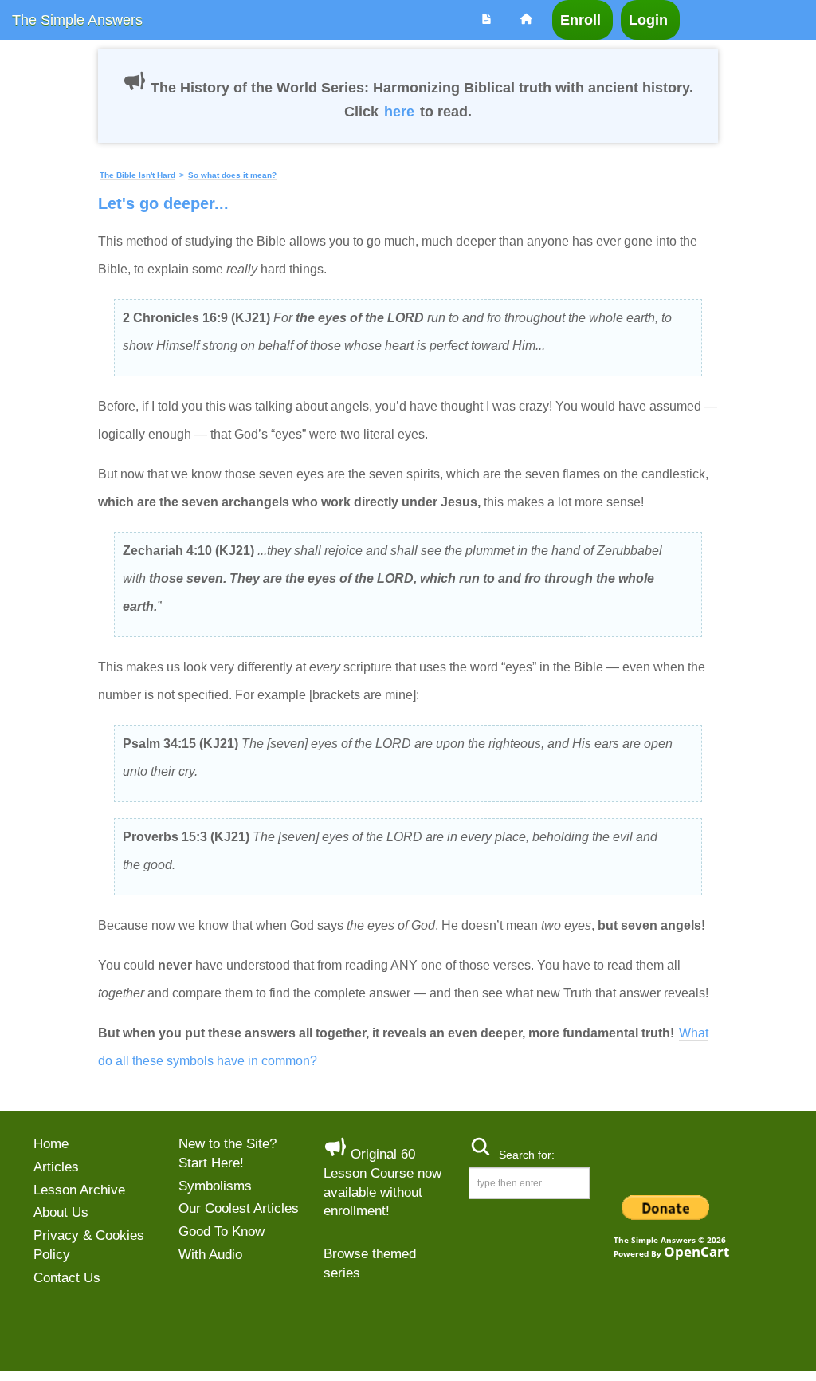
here (399, 112)
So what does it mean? (232, 175)
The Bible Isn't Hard (137, 175)
